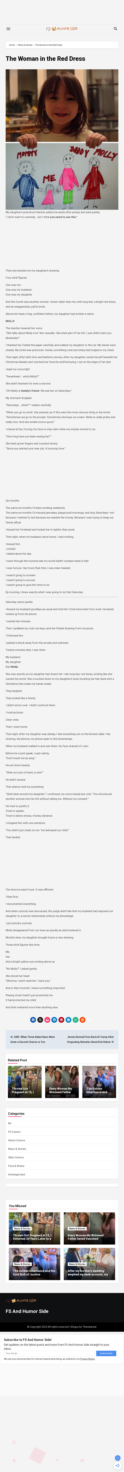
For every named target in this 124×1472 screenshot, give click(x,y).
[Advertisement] (62, 244)
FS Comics (14, 1131)
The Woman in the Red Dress (45, 58)
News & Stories (17, 1148)
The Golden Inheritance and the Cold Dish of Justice (97, 1094)
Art (9, 1123)
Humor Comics (16, 1140)
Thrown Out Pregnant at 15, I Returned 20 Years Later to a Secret (24, 1094)
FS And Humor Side (27, 1311)
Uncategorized (16, 1174)
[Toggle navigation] (8, 29)
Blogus (75, 1326)
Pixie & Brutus (16, 1165)
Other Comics (16, 1157)
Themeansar (89, 1326)
